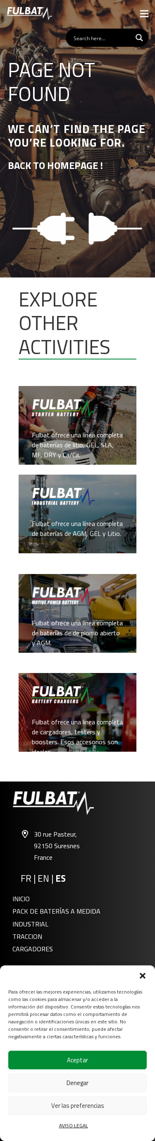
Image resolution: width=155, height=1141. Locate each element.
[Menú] (144, 13)
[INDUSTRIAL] (77, 514)
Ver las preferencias (77, 1105)
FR (26, 878)
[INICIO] (77, 425)
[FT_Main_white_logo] (29, 13)
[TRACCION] (77, 613)
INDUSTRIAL (30, 924)
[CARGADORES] (77, 712)
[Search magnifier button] (139, 37)
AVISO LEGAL (73, 1125)
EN (43, 878)
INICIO (21, 899)
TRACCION (27, 936)
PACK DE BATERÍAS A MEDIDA (56, 911)
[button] (142, 976)
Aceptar (77, 1060)
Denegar (77, 1083)
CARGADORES (32, 949)
